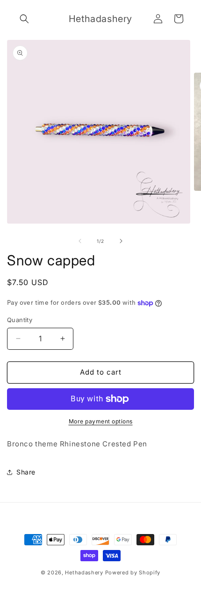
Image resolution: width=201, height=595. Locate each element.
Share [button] (26, 472)
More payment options (101, 421)
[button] (24, 18)
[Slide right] (121, 241)
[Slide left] (80, 241)
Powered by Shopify (133, 572)
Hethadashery (84, 572)
